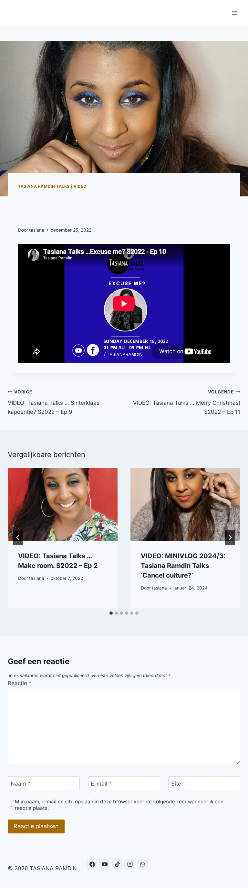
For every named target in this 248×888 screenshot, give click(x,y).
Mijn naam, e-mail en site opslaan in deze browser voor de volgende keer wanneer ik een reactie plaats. (119, 805)
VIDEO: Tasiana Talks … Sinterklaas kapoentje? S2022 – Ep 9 (53, 402)
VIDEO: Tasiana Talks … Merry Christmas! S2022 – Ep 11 (186, 402)
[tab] (111, 613)
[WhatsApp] (142, 864)
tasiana (36, 230)
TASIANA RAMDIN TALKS (44, 186)
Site (176, 783)
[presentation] (63, 504)
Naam (21, 783)
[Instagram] (129, 864)
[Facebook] (92, 864)
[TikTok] (117, 864)
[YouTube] (104, 864)
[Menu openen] (234, 13)
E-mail (101, 783)
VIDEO (80, 186)
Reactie (20, 683)
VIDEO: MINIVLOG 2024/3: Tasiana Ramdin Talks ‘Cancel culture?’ (183, 565)
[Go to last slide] (18, 537)
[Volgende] (230, 537)
